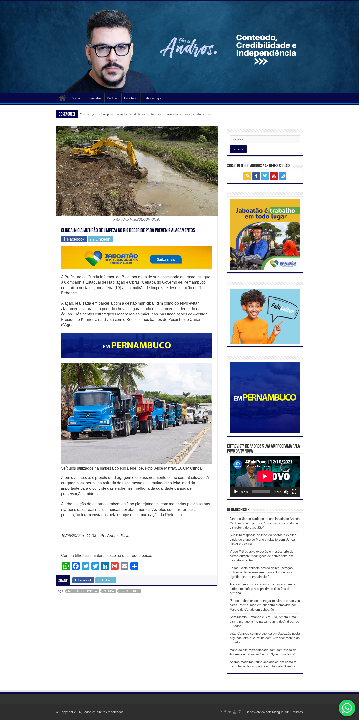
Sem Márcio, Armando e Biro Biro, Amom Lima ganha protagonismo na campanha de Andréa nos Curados (264, 621)
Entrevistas (93, 98)
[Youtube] (274, 176)
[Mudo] (286, 491)
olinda (109, 591)
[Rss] (247, 176)
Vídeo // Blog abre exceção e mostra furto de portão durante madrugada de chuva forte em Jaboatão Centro (261, 556)
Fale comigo (152, 98)
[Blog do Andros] (179, 47)
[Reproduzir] (235, 491)
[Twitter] (265, 176)
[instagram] (282, 176)
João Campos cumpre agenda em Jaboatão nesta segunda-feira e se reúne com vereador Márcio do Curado (265, 638)
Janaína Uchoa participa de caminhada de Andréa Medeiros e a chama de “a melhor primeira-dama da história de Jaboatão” (265, 523)
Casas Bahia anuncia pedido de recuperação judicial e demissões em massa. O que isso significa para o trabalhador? (261, 572)
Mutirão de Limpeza (82, 591)
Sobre (76, 98)
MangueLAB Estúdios (287, 712)
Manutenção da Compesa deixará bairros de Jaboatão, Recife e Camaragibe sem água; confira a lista (145, 114)
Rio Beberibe (130, 591)
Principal (62, 98)
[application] (265, 476)
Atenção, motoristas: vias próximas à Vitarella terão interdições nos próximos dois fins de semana (262, 588)
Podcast (113, 98)
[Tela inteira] (294, 491)
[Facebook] (256, 176)
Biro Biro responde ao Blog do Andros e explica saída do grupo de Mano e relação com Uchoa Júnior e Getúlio (263, 539)
